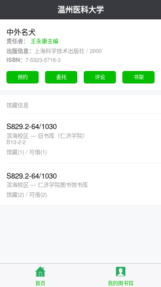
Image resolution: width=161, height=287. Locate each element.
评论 (100, 76)
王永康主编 (44, 41)
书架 (139, 76)
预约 (23, 76)
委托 (61, 76)
